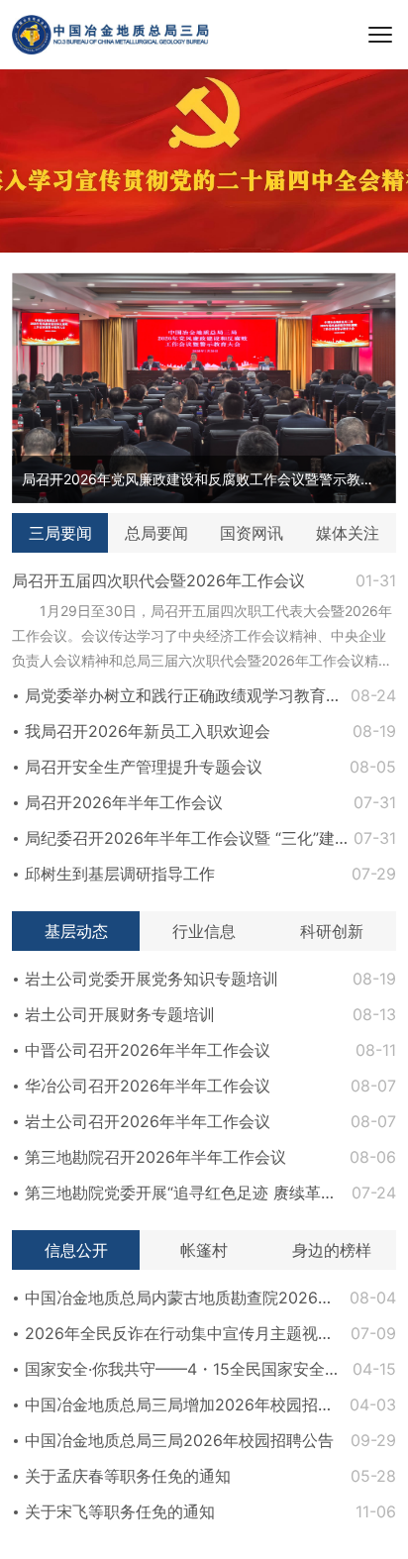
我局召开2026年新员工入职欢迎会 (147, 731)
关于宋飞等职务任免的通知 (120, 1511)
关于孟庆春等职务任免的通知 (128, 1476)
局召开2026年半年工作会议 (124, 802)
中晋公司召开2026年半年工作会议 (147, 1050)
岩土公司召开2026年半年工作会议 (147, 1121)
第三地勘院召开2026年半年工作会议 (155, 1157)
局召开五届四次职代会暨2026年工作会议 (158, 580)
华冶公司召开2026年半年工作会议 (147, 1085)
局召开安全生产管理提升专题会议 (143, 767)
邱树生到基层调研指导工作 (120, 873)
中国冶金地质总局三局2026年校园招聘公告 (179, 1440)
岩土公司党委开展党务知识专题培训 (151, 978)
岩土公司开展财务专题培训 (120, 1014)
